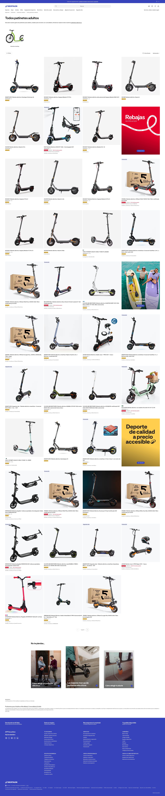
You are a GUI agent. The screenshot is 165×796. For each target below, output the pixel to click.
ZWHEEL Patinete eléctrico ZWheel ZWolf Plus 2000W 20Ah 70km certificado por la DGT (61, 511)
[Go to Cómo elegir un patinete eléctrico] (59, 686)
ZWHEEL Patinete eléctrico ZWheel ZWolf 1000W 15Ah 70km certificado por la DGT (140, 199)
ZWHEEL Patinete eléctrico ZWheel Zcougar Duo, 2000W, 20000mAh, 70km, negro (23, 355)
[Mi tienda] (149, 6)
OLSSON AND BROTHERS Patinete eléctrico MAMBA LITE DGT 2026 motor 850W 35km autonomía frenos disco (63, 407)
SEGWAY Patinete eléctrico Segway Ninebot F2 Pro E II (19, 250)
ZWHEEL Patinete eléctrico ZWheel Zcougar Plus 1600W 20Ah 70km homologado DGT (100, 616)
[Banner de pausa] (157, 2)
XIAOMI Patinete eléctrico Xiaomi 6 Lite (54, 199)
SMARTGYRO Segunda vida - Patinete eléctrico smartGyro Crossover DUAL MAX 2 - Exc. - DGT (23, 407)
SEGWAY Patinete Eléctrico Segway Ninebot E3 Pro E (96, 199)
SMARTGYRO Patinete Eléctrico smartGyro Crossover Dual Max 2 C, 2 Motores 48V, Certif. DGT (140, 355)
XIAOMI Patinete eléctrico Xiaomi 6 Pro (15, 147)
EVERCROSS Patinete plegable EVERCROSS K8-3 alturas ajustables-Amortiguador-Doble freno (22, 564)
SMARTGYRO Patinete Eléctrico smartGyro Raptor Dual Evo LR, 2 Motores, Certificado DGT (61, 355)
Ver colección (141, 305)
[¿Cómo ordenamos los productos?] (143, 53)
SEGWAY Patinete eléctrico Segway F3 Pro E (16, 199)
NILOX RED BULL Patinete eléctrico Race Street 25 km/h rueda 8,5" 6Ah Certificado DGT (62, 302)
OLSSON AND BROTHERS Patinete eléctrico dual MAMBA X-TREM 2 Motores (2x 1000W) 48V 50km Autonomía (61, 564)
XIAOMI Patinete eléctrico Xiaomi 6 (131, 97)
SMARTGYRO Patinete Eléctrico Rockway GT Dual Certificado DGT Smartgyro (100, 511)
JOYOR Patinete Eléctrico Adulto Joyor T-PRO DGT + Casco (98, 354)
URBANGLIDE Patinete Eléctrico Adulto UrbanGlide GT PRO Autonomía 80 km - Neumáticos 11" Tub (63, 616)
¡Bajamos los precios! (70, 10)
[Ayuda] (152, 6)
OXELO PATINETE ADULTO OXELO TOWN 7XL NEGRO (96, 251)
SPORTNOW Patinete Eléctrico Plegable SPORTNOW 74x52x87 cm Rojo (23, 616)
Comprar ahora (141, 150)
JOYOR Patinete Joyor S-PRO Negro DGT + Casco (134, 564)
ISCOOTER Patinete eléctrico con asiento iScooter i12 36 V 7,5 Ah (138, 407)
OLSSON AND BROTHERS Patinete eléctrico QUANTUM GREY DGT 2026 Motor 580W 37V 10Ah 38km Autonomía (101, 304)
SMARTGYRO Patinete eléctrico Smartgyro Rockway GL (19, 97)
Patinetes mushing (14, 46)
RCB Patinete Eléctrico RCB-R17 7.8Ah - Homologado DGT (59, 147)
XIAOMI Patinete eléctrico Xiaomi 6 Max (54, 250)
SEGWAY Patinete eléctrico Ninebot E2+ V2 (94, 147)
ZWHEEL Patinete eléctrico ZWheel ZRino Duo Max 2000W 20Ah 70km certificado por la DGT (140, 511)
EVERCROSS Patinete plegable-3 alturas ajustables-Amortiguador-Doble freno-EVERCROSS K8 (24, 511)
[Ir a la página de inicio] (11, 6)
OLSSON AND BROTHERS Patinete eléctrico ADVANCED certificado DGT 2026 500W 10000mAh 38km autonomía (101, 407)
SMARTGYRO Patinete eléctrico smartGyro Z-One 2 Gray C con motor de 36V (102, 459)
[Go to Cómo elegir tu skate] (132, 686)
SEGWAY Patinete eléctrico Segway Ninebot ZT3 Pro (57, 97)
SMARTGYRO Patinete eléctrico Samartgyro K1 (56, 459)
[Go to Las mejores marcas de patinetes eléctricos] (97, 686)
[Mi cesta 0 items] (158, 6)
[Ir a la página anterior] (77, 629)
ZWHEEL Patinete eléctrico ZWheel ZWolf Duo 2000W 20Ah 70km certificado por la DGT (22, 302)
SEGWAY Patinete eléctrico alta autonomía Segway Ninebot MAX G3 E (101, 97)
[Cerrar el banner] (159, 2)
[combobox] (156, 53)
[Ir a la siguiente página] (87, 629)
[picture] (24, 76)
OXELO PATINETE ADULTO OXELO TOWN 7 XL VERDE (18, 460)
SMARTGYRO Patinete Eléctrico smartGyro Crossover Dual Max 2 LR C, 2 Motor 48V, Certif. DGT (140, 251)
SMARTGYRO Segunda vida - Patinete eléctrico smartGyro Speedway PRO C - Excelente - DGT (101, 564)
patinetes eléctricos (76, 22)
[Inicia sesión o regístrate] (155, 6)
